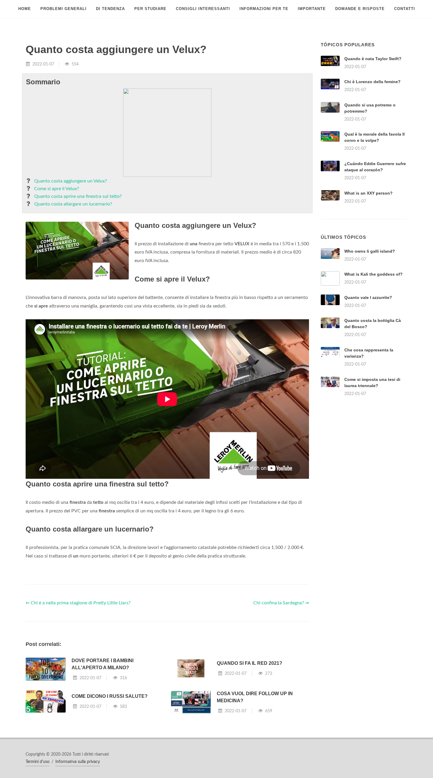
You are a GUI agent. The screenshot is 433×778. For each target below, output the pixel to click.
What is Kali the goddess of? (373, 274)
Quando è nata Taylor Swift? (372, 58)
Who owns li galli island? (369, 251)
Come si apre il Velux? (56, 188)
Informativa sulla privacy (77, 762)
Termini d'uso (37, 762)
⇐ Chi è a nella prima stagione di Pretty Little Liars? (78, 603)
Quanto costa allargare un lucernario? (73, 204)
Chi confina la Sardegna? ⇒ (281, 603)
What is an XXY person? (368, 193)
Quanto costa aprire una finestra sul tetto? (78, 196)
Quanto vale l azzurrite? (368, 297)
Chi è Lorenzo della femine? (372, 81)
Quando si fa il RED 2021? (249, 663)
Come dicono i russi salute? (110, 696)
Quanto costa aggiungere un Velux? (70, 181)
